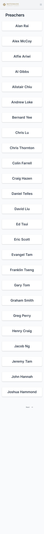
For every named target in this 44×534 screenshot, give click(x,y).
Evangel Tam (22, 255)
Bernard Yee (22, 117)
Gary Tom (22, 285)
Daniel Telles (22, 194)
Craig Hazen (22, 178)
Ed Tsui (22, 224)
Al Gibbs (22, 72)
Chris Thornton (22, 148)
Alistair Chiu (22, 87)
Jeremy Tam (22, 361)
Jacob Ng (22, 346)
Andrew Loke (22, 102)
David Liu (22, 209)
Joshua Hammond (22, 392)
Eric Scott (22, 239)
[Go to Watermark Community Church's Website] (11, 4)
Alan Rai (22, 26)
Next (28, 407)
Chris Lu (22, 133)
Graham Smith (22, 300)
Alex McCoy (22, 41)
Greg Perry (22, 316)
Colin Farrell (22, 163)
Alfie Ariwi (22, 56)
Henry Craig (22, 331)
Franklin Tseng (22, 270)
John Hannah (22, 377)
